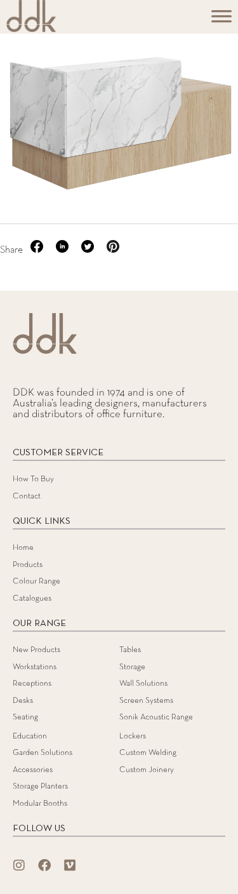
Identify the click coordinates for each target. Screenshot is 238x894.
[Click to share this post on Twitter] (89, 250)
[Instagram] (19, 865)
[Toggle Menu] (221, 20)
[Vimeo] (69, 865)
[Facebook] (44, 865)
